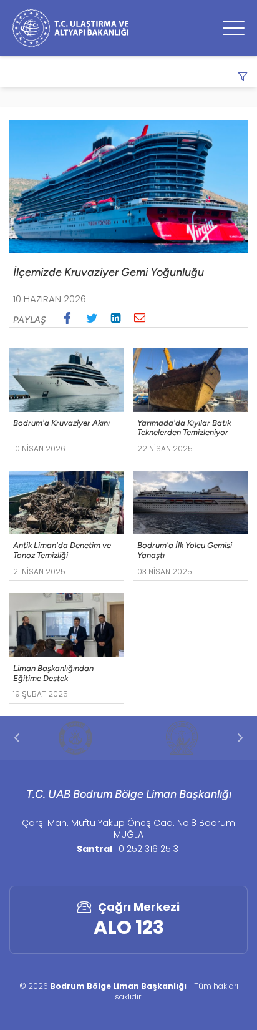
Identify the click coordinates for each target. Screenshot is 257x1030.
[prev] (16, 737)
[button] (67, 317)
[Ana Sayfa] (70, 28)
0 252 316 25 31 (150, 849)
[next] (240, 737)
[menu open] (234, 28)
